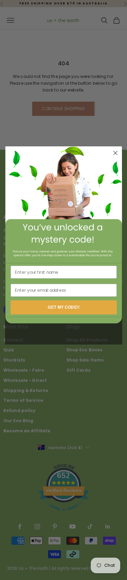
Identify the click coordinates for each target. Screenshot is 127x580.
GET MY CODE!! (63, 307)
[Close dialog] (115, 153)
